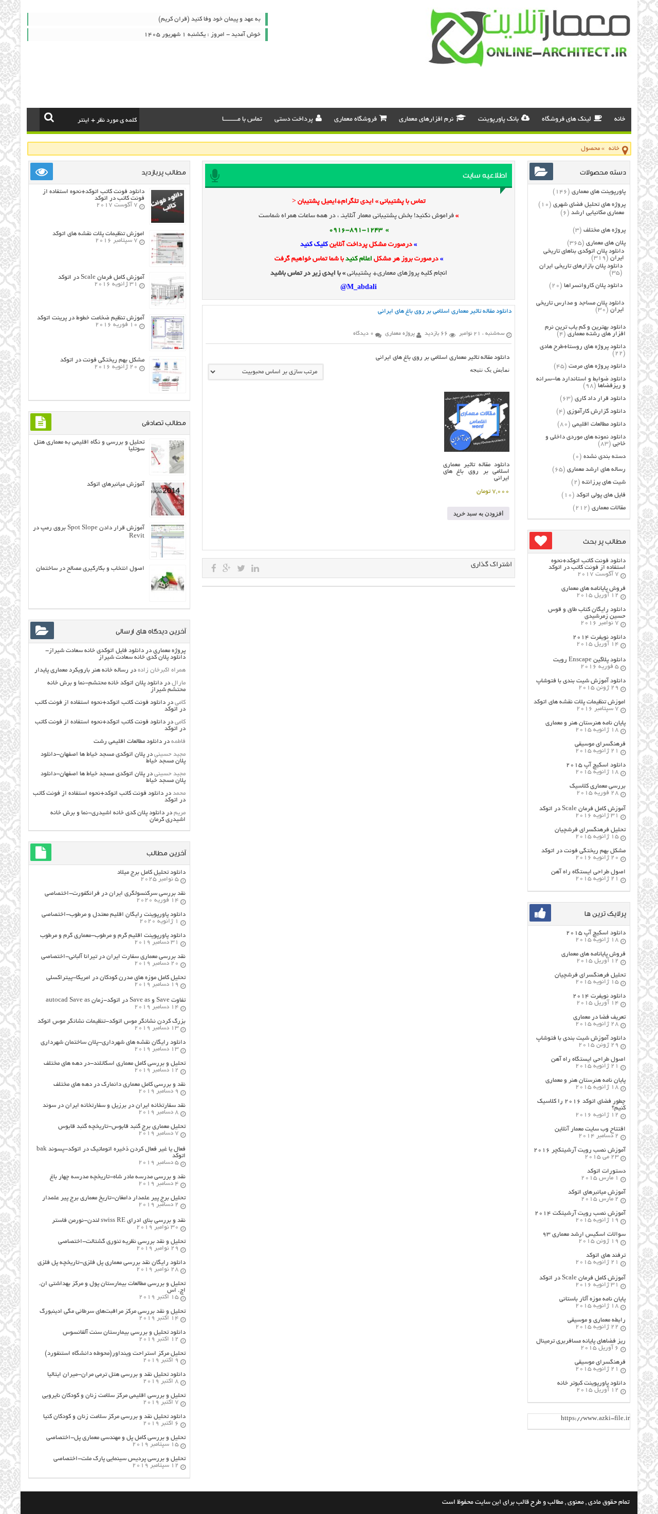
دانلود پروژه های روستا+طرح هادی (583, 346)
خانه (619, 119)
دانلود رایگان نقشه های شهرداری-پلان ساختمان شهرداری (113, 1042)
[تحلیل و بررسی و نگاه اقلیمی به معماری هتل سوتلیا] (167, 472)
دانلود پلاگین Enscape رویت (589, 660)
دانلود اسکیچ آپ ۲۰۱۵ (596, 765)
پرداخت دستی (294, 119)
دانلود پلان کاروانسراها (593, 285)
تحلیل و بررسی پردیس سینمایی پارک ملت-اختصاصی (119, 1458)
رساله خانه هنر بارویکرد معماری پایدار (81, 670)
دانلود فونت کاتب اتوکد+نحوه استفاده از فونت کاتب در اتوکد (587, 564)
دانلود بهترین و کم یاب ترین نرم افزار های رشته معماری (585, 330)
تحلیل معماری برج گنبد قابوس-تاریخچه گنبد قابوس (122, 1126)
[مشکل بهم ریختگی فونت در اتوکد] (167, 390)
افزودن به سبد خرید (478, 513)
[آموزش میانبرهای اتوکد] (167, 514)
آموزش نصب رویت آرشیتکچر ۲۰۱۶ (580, 1150)
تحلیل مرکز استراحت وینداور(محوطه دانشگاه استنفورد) (115, 1353)
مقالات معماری (609, 508)
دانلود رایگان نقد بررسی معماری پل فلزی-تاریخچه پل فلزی (112, 1262)
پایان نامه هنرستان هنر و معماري (585, 723)
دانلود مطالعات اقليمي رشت (128, 741)
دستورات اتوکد (606, 1171)
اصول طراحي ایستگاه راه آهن (588, 872)
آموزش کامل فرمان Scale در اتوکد (582, 809)
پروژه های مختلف (604, 230)
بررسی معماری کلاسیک (598, 786)
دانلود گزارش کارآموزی (596, 411)
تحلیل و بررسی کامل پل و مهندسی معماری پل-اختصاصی (116, 1437)
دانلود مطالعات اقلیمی (599, 424)
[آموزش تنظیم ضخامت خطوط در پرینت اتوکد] (167, 347)
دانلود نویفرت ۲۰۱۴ (599, 637)
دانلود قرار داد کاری (600, 398)
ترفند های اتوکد (606, 1255)
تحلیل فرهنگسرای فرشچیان (590, 830)
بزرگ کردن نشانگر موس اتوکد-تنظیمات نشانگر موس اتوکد (112, 1021)
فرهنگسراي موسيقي (600, 744)
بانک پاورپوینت (498, 119)
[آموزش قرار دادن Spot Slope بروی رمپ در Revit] (167, 556)
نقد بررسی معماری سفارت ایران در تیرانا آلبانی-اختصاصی (113, 956)
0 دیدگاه (363, 334)
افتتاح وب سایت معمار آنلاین (590, 1129)
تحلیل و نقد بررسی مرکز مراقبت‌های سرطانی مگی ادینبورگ (113, 1311)
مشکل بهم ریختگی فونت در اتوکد (583, 851)
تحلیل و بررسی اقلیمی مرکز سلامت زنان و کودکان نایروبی (114, 1395)
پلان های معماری (606, 243)
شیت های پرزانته (604, 482)
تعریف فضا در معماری (599, 1017)
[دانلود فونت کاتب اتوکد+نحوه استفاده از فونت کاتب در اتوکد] (167, 221)
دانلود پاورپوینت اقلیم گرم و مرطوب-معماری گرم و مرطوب (113, 935)
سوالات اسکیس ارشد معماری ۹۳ (584, 1234)
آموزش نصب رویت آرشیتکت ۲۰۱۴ (580, 1213)
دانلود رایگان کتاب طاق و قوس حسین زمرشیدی (587, 613)
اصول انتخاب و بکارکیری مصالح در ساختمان (90, 568)
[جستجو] (49, 117)
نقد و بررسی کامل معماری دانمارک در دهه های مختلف (119, 1084)
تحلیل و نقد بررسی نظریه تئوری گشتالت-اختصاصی (122, 1241)
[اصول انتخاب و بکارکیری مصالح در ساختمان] (167, 598)
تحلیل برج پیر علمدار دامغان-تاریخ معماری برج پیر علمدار (114, 1198)
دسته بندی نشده (604, 456)
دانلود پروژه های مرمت (597, 366)
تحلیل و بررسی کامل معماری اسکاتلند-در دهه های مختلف (115, 1063)
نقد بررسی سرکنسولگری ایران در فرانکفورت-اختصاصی (115, 893)
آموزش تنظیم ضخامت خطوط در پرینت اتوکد (90, 318)
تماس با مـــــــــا (242, 119)
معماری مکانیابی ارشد (597, 212)
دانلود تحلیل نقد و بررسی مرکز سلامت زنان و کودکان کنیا (114, 1416)
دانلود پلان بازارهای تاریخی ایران (581, 266)
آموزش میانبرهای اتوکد (597, 1192)
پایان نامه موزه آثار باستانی (592, 1299)
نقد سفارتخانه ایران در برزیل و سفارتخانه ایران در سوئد (114, 1105)
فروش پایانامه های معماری (593, 588)
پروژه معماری (169, 650)
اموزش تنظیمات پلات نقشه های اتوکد (580, 702)
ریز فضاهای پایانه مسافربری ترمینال (581, 1341)
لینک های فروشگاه (566, 119)
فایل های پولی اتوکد (601, 495)
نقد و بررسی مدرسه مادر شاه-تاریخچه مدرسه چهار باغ (118, 1177)
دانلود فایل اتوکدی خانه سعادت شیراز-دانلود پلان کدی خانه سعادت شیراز (115, 654)
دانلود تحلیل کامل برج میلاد (151, 872)
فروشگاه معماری (355, 119)
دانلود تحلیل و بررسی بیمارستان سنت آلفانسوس (124, 1332)
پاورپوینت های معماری (599, 191)
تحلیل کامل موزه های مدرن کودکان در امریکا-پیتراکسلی (116, 977)
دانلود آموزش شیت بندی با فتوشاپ (581, 681)
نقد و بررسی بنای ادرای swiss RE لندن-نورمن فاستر (119, 1220)
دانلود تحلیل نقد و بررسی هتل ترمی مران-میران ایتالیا (116, 1374)
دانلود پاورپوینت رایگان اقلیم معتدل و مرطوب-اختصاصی (114, 914)
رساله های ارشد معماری (596, 469)
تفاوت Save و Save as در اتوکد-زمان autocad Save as (116, 1000)
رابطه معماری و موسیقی (597, 1320)
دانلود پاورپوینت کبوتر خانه (591, 1383)
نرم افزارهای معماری (426, 119)
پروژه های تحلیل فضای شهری (589, 204)
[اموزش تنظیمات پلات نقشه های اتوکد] (167, 263)
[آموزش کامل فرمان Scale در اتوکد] (167, 305)
